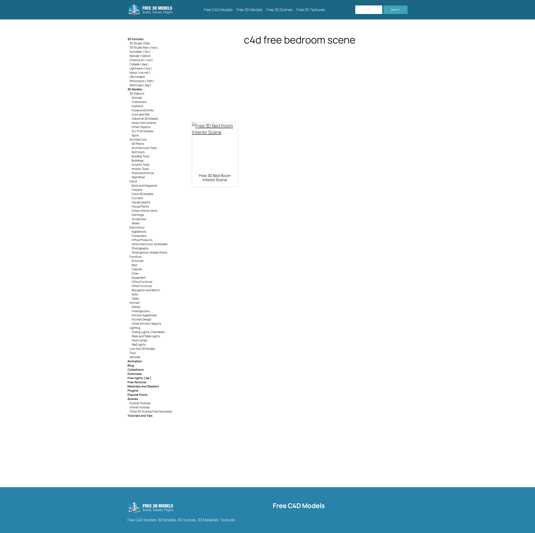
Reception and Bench (146, 290)
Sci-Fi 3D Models (142, 131)
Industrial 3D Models (145, 118)
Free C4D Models (299, 505)
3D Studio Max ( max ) (144, 47)
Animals (137, 98)
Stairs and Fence (143, 173)
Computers (139, 236)
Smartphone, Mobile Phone (149, 252)
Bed (134, 265)
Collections (135, 370)
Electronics (137, 227)
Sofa (135, 294)
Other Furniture (142, 286)
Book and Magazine (144, 185)
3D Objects (137, 93)
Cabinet (137, 269)
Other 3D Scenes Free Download (151, 411)
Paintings (138, 215)
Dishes (136, 307)
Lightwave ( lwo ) (141, 68)
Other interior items (144, 211)
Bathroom (138, 152)
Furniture (135, 257)
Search (395, 10)
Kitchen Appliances (144, 315)
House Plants (140, 206)
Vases (135, 223)
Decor (134, 181)
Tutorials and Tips (140, 416)
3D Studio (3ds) (140, 43)
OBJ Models (137, 77)
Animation (134, 361)
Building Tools (140, 156)
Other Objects (141, 127)
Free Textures (136, 382)
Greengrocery (141, 311)
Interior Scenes (140, 407)
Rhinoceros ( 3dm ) (142, 81)
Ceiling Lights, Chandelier (148, 332)
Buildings (137, 160)
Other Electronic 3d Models (149, 244)
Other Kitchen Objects (146, 323)
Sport (135, 135)
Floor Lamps (139, 340)
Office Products (142, 240)
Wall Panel (138, 177)
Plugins (132, 390)
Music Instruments (144, 123)
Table (135, 298)
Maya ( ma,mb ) (140, 72)
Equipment (139, 277)
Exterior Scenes (140, 403)
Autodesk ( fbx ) (140, 52)
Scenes (132, 399)
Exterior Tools (140, 165)
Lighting (135, 328)
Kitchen (135, 303)
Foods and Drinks (143, 110)
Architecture (138, 139)
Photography (140, 248)
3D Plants (138, 144)
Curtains (137, 198)
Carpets (137, 190)
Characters (139, 102)
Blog (130, 365)
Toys (133, 353)
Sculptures (139, 219)
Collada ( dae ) (139, 64)
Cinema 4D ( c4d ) (141, 60)
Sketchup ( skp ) (140, 85)
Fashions (137, 106)
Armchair (138, 261)
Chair (135, 273)
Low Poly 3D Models (142, 349)
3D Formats (135, 39)
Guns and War (141, 114)
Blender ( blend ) (140, 56)
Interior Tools (140, 169)
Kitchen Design (141, 319)
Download (134, 374)
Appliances (139, 231)
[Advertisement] (300, 78)
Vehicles (135, 357)
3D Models (134, 89)
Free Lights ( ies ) (139, 378)
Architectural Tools (144, 148)
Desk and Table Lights (146, 336)
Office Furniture (142, 282)
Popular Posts (137, 395)
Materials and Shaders (143, 386)
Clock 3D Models (142, 194)
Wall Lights (139, 344)
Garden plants (141, 202)
